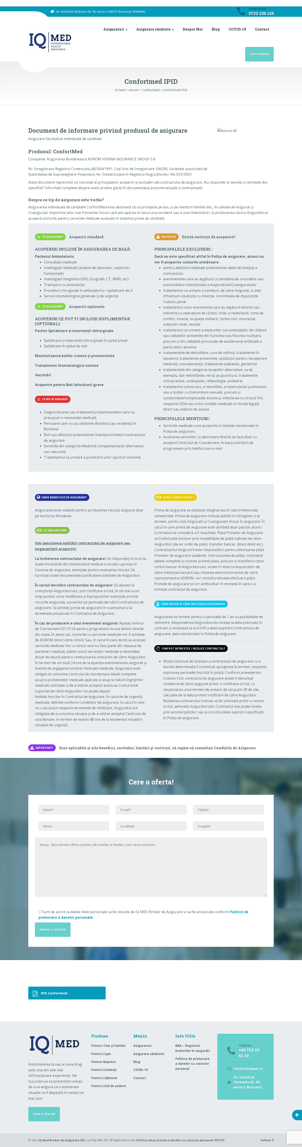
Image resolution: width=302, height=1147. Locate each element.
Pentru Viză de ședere (108, 1086)
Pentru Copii (101, 1054)
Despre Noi (193, 29)
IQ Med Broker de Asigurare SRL (61, 1140)
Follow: (266, 1140)
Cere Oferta (259, 54)
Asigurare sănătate (153, 29)
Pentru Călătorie (104, 1078)
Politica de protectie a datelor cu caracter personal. (175, 1140)
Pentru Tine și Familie (108, 1045)
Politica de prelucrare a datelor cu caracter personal (192, 1064)
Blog (216, 29)
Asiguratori (113, 29)
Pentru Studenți (104, 1070)
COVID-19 (237, 29)
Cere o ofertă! (44, 1114)
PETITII (219, 1140)
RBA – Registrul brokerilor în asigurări (192, 1048)
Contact (262, 29)
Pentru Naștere (103, 1062)
